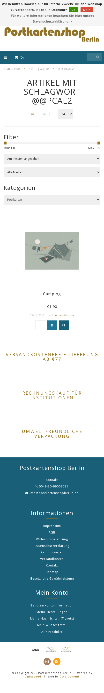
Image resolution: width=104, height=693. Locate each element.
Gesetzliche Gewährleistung (52, 578)
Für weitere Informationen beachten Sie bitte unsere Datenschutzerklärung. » (52, 18)
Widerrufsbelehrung (52, 539)
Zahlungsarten (52, 552)
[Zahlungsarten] (35, 649)
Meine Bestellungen (52, 612)
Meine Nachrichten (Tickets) (52, 618)
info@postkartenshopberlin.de (54, 493)
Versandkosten (64, 315)
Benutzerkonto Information (52, 605)
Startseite (12, 68)
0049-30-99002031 (53, 486)
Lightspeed (33, 676)
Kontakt (52, 565)
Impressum (52, 526)
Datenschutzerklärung (52, 546)
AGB (52, 532)
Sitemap (52, 572)
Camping (52, 293)
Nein (86, 10)
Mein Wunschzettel (52, 625)
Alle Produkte (52, 632)
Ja (74, 10)
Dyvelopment (69, 676)
